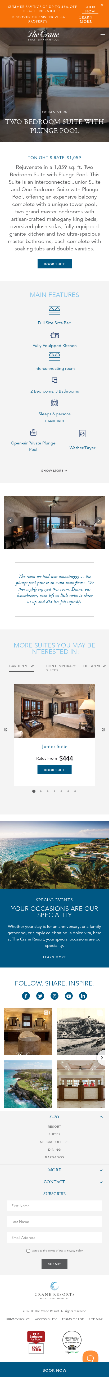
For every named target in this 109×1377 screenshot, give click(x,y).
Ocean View (94, 666)
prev (6, 730)
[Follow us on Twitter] (40, 996)
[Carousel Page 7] (75, 791)
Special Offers (54, 1142)
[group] (54, 735)
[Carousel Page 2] (41, 791)
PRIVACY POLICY (18, 1319)
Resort (54, 1126)
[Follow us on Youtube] (69, 996)
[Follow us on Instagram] (54, 996)
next (104, 730)
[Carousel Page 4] (54, 791)
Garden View (21, 666)
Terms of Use (55, 1250)
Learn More (54, 957)
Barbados (54, 1157)
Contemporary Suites (61, 668)
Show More (53, 470)
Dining (54, 1149)
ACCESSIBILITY (46, 1319)
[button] (10, 520)
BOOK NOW (90, 9)
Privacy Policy (75, 1250)
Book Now (54, 1370)
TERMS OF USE (73, 1319)
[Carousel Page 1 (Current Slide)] (33, 791)
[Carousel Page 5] (61, 791)
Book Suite (54, 264)
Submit (54, 1264)
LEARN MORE (86, 19)
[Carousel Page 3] (47, 791)
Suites (55, 1134)
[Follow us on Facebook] (26, 996)
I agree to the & (56, 1250)
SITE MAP (96, 1319)
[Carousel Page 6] (68, 791)
